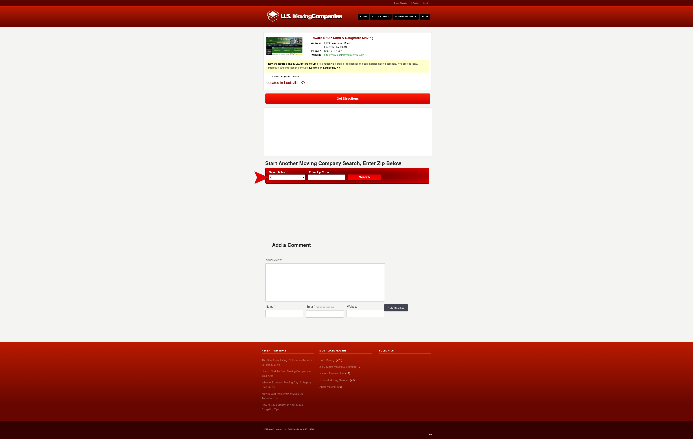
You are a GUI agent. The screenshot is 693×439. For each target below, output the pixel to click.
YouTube (406, 360)
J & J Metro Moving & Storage (337, 366)
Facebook (398, 360)
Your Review (274, 260)
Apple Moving (327, 386)
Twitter (390, 360)
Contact (416, 3)
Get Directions (348, 98)
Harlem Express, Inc (331, 373)
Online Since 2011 (402, 3)
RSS (382, 360)
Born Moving (326, 360)
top (430, 434)
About (425, 3)
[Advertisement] (347, 212)
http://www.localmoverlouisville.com (344, 54)
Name (270, 306)
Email (320, 306)
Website (352, 306)
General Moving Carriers (333, 380)
